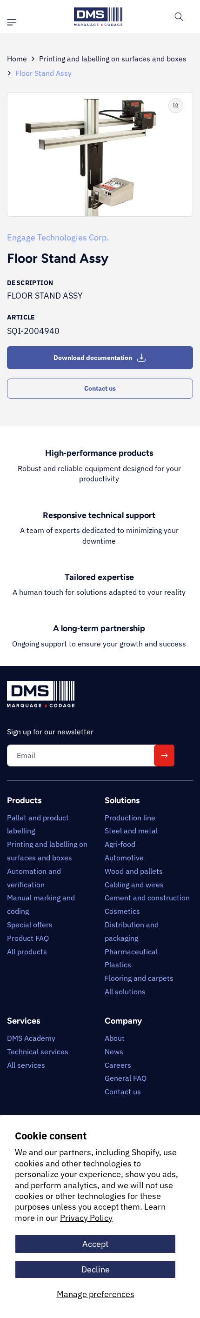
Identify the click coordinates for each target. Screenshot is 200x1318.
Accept (95, 1243)
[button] (14, 22)
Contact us (100, 388)
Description (30, 283)
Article (21, 317)
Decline (95, 1269)
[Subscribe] (164, 755)
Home (17, 58)
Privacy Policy (86, 1217)
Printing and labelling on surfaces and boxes (113, 58)
